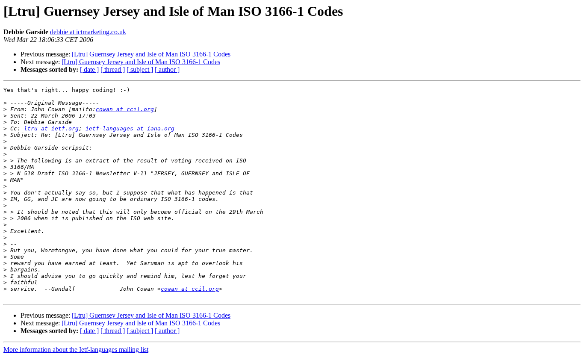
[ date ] (89, 69)
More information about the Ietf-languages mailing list (75, 349)
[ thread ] (112, 69)
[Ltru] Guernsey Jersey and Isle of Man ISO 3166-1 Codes (151, 54)
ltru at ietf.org (51, 128)
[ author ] (167, 69)
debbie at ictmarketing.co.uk (88, 31)
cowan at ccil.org (125, 109)
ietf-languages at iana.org (130, 128)
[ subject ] (140, 69)
